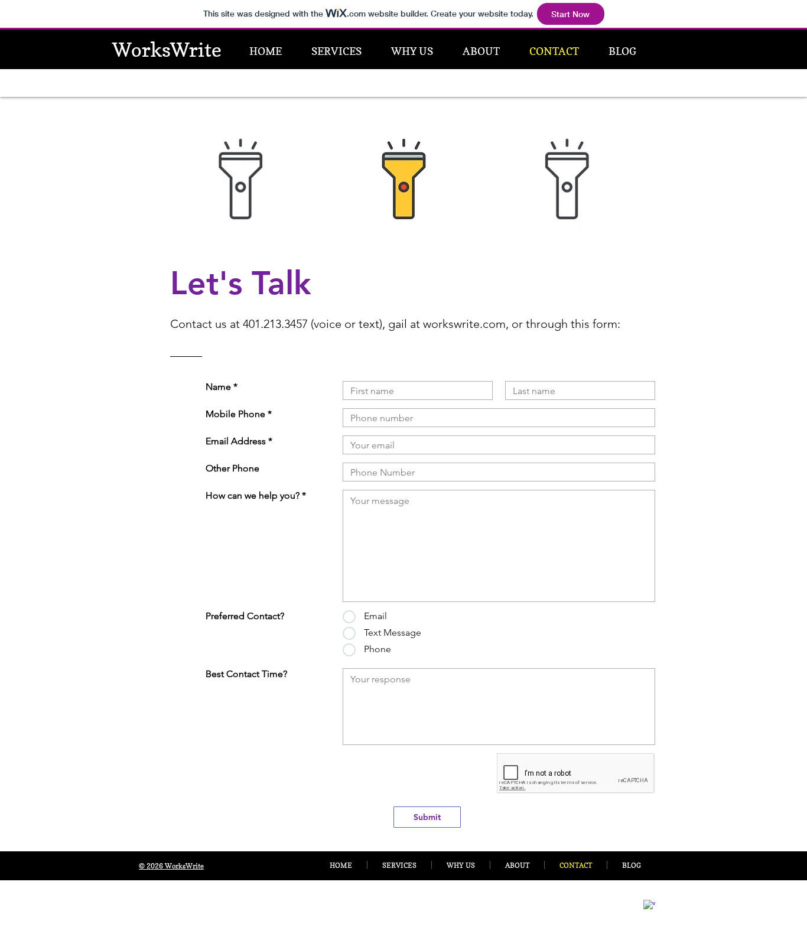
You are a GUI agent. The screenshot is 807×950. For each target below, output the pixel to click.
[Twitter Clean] (673, 899)
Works (141, 49)
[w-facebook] (649, 906)
